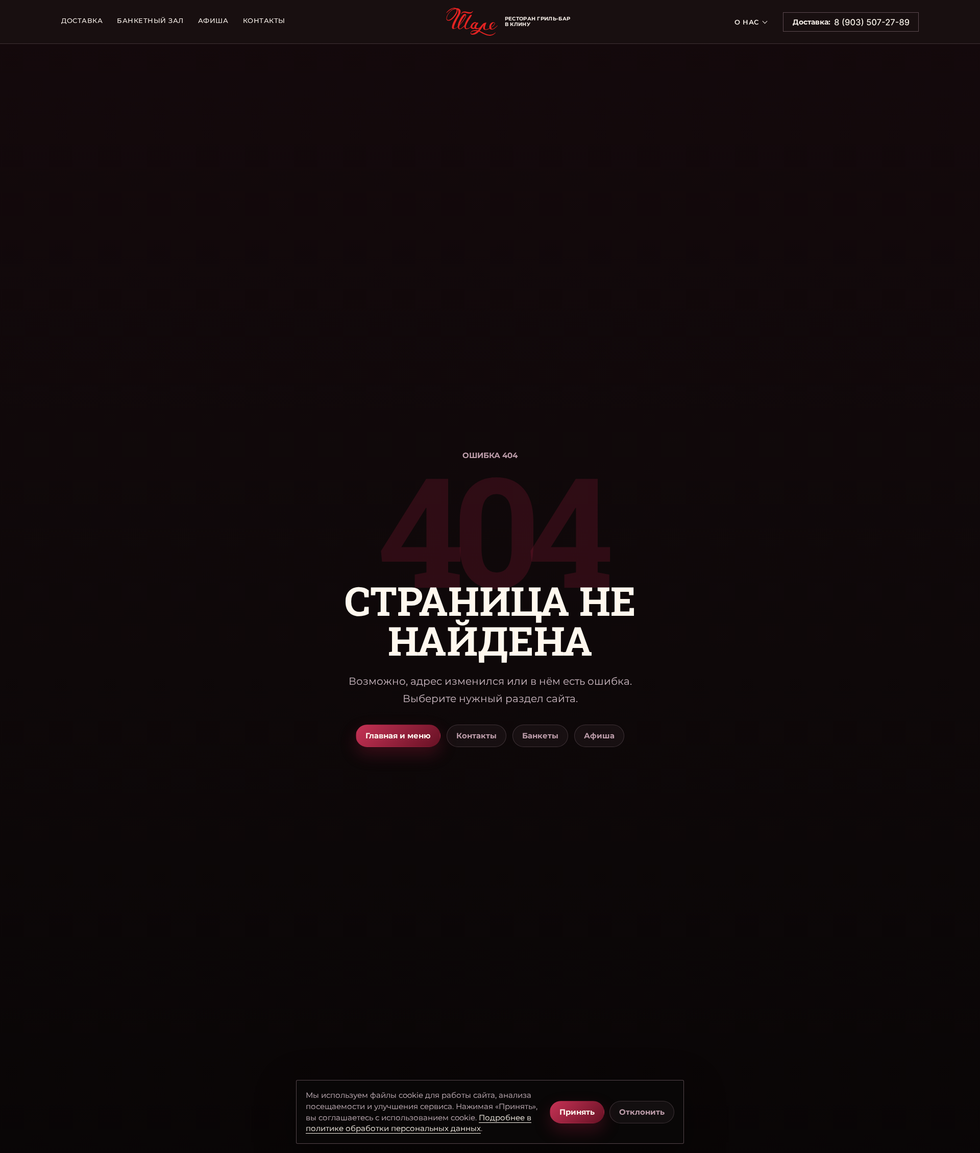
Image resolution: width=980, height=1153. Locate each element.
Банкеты (540, 735)
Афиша (213, 20)
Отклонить (642, 1112)
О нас (746, 22)
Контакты (264, 20)
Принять (577, 1112)
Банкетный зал (150, 20)
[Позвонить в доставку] (872, 22)
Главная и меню (398, 735)
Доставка (82, 20)
